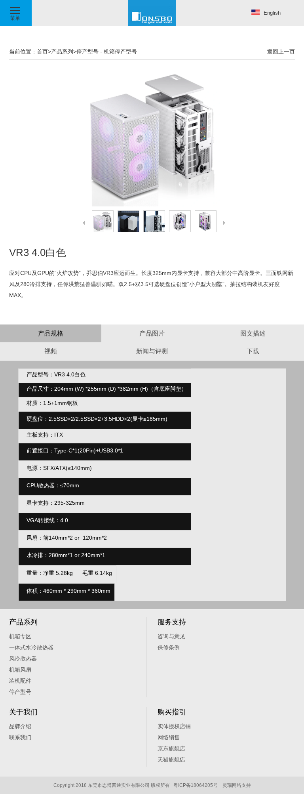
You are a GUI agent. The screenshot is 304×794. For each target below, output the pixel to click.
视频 (50, 351)
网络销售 (169, 737)
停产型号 (87, 51)
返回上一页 (281, 51)
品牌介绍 (20, 726)
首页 (42, 51)
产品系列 (62, 51)
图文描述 (253, 333)
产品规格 (50, 333)
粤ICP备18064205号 (195, 785)
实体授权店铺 (174, 726)
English (272, 13)
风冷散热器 (23, 658)
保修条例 (169, 647)
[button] (16, 13)
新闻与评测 (152, 351)
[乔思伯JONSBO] (152, 24)
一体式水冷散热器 (31, 647)
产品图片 (152, 333)
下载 (253, 351)
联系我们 (20, 737)
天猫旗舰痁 (171, 759)
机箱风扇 (20, 669)
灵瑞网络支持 (236, 785)
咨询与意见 (171, 636)
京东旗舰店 (171, 748)
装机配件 (20, 681)
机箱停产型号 (120, 51)
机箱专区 (20, 636)
